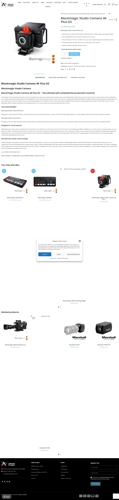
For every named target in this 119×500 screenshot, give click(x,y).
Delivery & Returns (66, 478)
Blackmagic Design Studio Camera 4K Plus (104, 198)
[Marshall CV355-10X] (104, 329)
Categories (64, 466)
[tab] (39, 76)
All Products (64, 13)
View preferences (73, 254)
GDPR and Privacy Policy (62, 258)
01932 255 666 (11, 471)
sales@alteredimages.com (10, 474)
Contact (33, 478)
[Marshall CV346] (74, 329)
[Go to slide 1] (58, 454)
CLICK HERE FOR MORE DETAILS (10, 152)
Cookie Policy (53, 258)
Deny (58, 254)
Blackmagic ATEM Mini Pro (15, 198)
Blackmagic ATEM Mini (45, 198)
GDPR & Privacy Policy (37, 466)
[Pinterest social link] (70, 69)
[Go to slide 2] (60, 454)
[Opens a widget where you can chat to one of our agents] (6, 497)
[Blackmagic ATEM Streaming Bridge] (74, 233)
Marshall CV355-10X (103, 345)
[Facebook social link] (84, 3)
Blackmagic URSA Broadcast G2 (15, 345)
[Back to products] (110, 14)
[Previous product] (108, 14)
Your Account (64, 472)
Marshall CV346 (74, 345)
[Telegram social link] (74, 69)
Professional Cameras (78, 13)
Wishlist (63, 475)
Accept (44, 254)
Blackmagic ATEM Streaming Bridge (74, 301)
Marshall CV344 (45, 448)
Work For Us (34, 475)
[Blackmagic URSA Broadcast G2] (15, 329)
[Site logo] (7, 4)
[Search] (105, 4)
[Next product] (112, 14)
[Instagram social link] (89, 3)
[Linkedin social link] (87, 6)
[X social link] (86, 3)
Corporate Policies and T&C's (39, 472)
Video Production (91, 66)
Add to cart (74, 54)
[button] (80, 241)
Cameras (70, 13)
